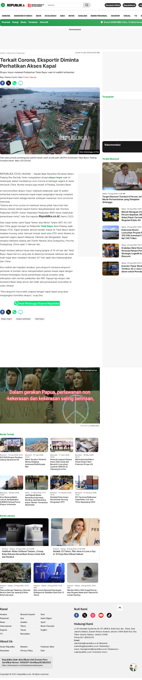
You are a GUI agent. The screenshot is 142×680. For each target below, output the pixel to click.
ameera (6, 16)
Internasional (5, 626)
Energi (15, 22)
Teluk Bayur (47, 226)
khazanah (50, 16)
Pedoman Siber (47, 646)
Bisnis (23, 22)
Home (2, 53)
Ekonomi (11, 53)
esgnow (115, 16)
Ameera (3, 614)
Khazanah (4, 618)
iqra (62, 16)
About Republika (7, 646)
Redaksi (24, 646)
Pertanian (33, 22)
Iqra (22, 618)
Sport (43, 622)
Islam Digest (46, 618)
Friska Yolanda (29, 77)
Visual (23, 630)
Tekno (23, 626)
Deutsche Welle (113, 5)
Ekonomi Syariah (23, 16)
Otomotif (44, 22)
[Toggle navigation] (3, 5)
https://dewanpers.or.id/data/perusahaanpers (22, 665)
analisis (82, 16)
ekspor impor (55, 177)
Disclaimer (4, 650)
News (2, 622)
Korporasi (20, 53)
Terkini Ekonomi (110, 158)
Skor (43, 614)
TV (135, 16)
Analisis (23, 622)
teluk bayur (39, 319)
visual (127, 16)
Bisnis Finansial (99, 16)
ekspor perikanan (23, 319)
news (71, 16)
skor (38, 16)
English (44, 630)
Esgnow (3, 630)
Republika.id (129, 5)
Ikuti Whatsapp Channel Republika (39, 303)
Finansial (6, 22)
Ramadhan (25, 634)
